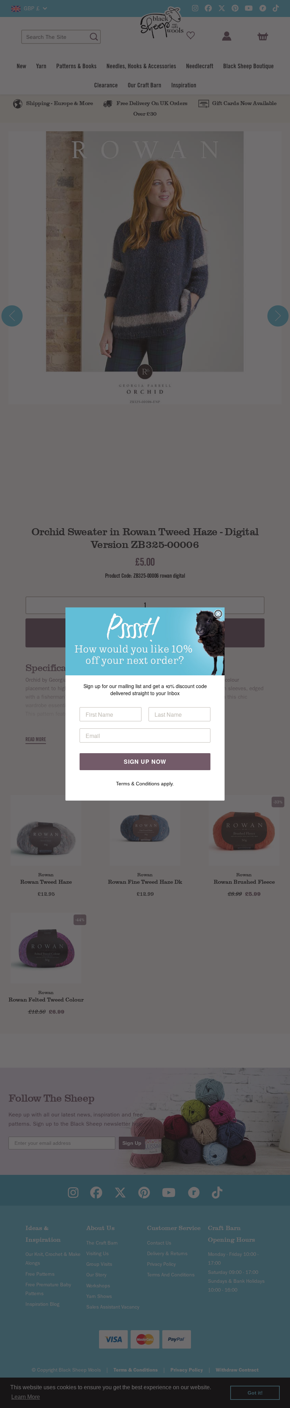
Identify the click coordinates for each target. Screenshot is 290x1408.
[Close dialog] (218, 613)
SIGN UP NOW (145, 761)
